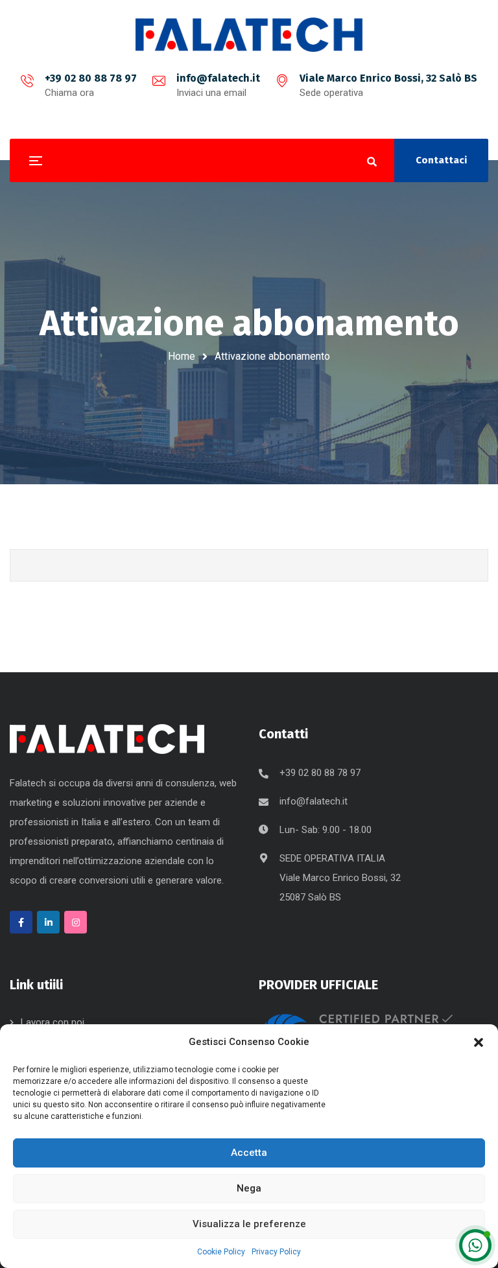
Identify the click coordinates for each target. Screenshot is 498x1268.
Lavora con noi (52, 1022)
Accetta (249, 1152)
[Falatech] (249, 35)
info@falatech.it (218, 78)
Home (181, 356)
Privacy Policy (276, 1251)
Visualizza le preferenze (249, 1224)
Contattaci (441, 160)
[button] (478, 1042)
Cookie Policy (221, 1251)
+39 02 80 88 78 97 (91, 78)
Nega (249, 1188)
